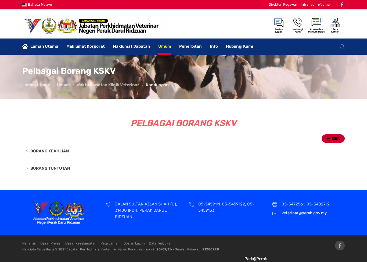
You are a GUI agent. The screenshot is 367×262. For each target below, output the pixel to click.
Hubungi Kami (239, 46)
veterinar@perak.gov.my (304, 213)
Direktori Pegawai (283, 4)
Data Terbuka (159, 243)
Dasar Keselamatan (80, 243)
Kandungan (157, 84)
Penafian (29, 243)
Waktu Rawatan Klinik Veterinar (108, 84)
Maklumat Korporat (85, 46)
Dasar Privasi (50, 243)
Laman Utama (44, 46)
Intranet (307, 4)
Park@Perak (255, 258)
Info (214, 46)
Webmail (324, 4)
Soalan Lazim (134, 243)
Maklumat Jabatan (131, 46)
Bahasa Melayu (39, 4)
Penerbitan (190, 46)
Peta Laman (110, 243)
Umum (164, 46)
